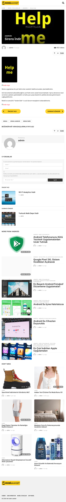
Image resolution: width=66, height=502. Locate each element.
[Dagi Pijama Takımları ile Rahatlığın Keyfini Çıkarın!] (17, 410)
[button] (63, 3)
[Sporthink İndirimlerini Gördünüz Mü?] (17, 378)
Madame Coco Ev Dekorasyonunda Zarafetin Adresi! (47, 426)
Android (8, 36)
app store (52, 343)
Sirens (5, 121)
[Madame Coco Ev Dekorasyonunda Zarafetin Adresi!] (49, 410)
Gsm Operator (11, 495)
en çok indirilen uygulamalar (41, 346)
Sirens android (15, 121)
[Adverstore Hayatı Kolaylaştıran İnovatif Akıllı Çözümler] (17, 445)
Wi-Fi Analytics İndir (27, 192)
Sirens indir (27, 121)
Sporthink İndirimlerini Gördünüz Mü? (16, 392)
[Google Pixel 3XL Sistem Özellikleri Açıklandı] (17, 266)
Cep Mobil (31, 495)
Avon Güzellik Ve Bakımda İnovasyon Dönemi (48, 464)
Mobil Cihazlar (22, 495)
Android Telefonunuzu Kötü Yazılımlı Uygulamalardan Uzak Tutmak (48, 239)
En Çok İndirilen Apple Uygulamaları (45, 349)
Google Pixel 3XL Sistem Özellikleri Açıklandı (51, 256)
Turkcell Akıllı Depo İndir (29, 213)
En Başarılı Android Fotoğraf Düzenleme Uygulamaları (44, 281)
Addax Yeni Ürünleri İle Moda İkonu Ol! (48, 392)
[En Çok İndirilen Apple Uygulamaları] (17, 351)
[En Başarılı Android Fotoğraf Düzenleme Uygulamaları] (17, 288)
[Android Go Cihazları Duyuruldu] (17, 329)
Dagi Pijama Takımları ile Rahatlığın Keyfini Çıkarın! (15, 426)
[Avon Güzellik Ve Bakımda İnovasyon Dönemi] (49, 447)
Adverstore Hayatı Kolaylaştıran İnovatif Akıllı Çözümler (16, 461)
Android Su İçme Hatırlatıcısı (41, 301)
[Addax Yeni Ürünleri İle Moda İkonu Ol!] (49, 378)
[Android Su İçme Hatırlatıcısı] (17, 307)
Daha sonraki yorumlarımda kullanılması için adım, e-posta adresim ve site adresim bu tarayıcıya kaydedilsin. (31, 175)
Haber (3, 390)
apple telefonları (38, 344)
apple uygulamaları (49, 344)
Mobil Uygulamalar (44, 234)
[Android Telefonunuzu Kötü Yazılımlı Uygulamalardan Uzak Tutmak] (17, 244)
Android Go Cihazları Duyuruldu (47, 318)
